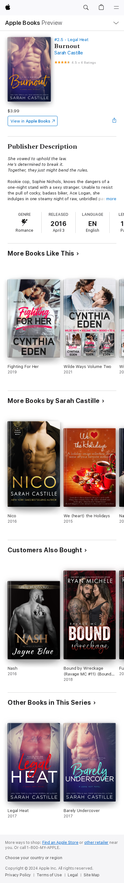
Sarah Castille (68, 53)
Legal (73, 875)
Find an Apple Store (60, 842)
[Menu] (116, 7)
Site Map (92, 875)
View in (30, 121)
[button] (85, 7)
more (111, 198)
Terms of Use (49, 875)
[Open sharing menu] (114, 121)
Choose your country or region (33, 858)
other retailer (96, 842)
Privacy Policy (18, 875)
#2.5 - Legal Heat (71, 39)
